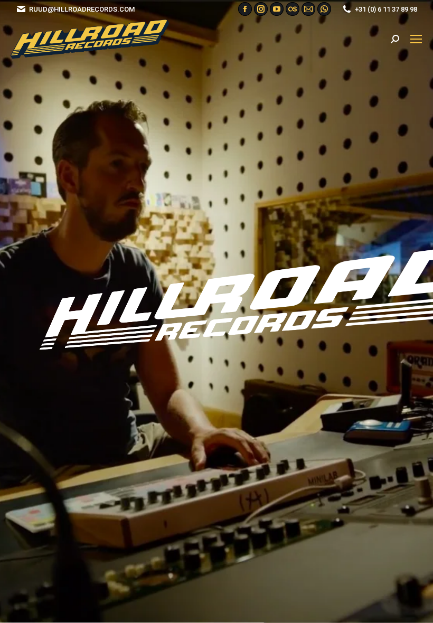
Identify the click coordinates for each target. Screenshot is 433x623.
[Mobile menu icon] (416, 39)
